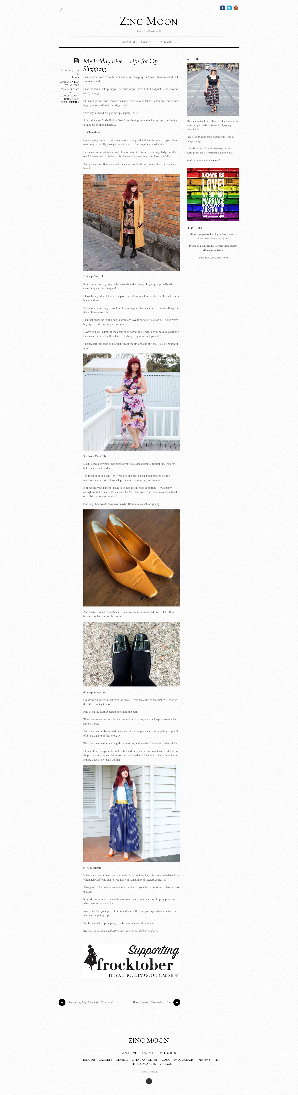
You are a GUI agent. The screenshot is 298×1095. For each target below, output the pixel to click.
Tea (217, 1060)
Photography (184, 1060)
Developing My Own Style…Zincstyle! (87, 1003)
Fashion (65, 82)
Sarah (75, 78)
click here (214, 160)
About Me (129, 42)
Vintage (74, 85)
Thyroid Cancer (143, 1064)
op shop (71, 89)
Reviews (204, 1060)
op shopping (74, 91)
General (122, 1060)
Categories (167, 42)
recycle (64, 96)
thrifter (74, 102)
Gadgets (105, 1060)
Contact (147, 42)
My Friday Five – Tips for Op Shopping (120, 65)
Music (165, 1060)
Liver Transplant (145, 1060)
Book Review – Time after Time (155, 1003)
